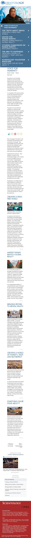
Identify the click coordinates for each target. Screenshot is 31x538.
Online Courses (19, 520)
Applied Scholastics (10, 530)
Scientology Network (17, 525)
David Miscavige (23, 526)
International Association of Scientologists (17, 528)
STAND (11, 529)
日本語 (12, 513)
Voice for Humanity (9, 479)
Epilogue (7, 495)
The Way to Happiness (18, 529)
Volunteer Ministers (6, 520)
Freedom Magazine (5, 529)
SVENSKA (17, 514)
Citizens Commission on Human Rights (13, 532)
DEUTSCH (5, 514)
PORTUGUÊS (25, 515)
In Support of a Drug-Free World (20, 530)
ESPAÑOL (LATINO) (23, 514)
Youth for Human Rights (16, 531)
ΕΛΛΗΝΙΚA (15, 515)
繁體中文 (20, 513)
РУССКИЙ (16, 513)
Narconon (4, 530)
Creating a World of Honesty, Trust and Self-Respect (15, 490)
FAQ (11, 520)
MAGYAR (9, 514)
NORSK (12, 514)
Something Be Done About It (13, 493)
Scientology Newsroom (15, 526)
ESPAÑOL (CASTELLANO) (7, 515)
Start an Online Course (18, 527)
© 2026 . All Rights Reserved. (13, 535)
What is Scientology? (6, 526)
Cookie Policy (7, 536)
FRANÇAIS (4, 513)
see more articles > (15, 472)
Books (14, 520)
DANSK (25, 512)
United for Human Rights (6, 531)
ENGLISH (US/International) (7, 512)
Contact (4, 521)
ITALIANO (20, 515)
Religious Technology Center (7, 527)
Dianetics (10, 525)
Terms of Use (12, 536)
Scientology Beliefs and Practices (15, 519)
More (21, 249)
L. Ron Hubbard (5, 519)
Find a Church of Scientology (11, 521)
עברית (8, 513)
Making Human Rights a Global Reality (14, 484)
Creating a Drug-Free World (11, 482)
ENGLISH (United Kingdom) (18, 512)
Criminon (24, 529)
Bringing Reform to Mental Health (13, 486)
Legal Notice (18, 536)
